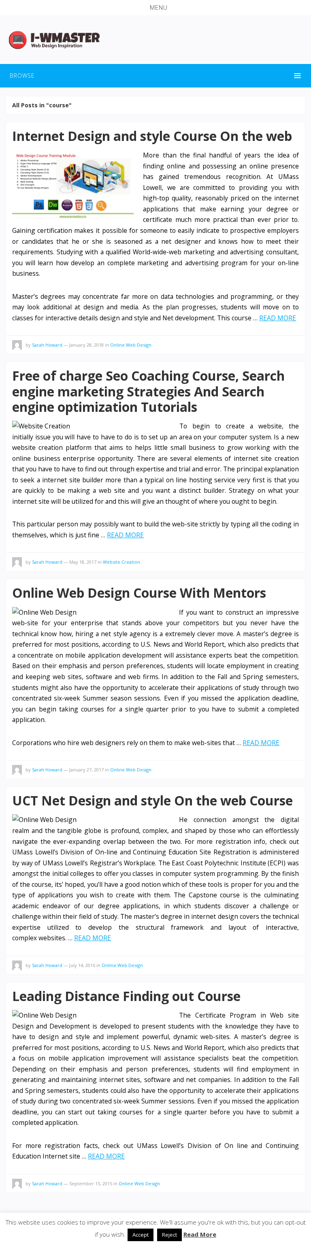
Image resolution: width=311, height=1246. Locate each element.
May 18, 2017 (82, 562)
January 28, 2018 (86, 345)
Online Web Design (130, 345)
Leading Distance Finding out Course (126, 996)
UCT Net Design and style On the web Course (152, 800)
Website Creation (121, 562)
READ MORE (277, 317)
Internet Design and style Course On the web (152, 136)
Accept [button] (140, 1234)
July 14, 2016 (82, 965)
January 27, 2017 (86, 770)
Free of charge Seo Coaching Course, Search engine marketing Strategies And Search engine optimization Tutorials (148, 391)
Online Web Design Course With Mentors (139, 592)
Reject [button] (169, 1234)
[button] (155, 7)
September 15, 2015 (90, 1183)
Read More (199, 1234)
